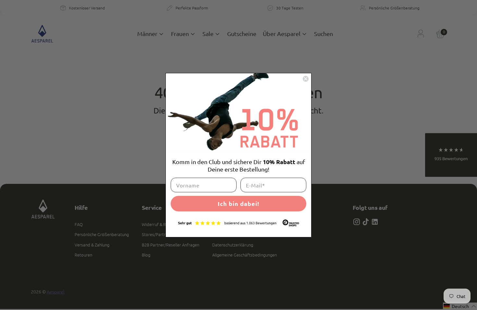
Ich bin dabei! (238, 203)
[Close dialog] (305, 79)
